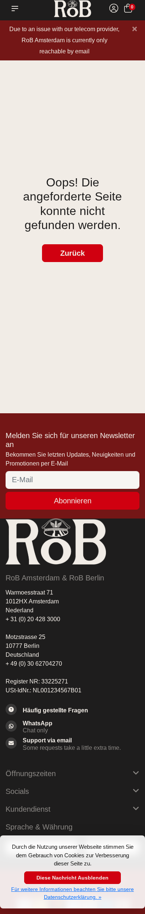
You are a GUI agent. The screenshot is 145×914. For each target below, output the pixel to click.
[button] (16, 8)
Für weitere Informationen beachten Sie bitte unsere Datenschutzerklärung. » (72, 893)
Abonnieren (72, 501)
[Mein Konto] (113, 9)
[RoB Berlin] (72, 8)
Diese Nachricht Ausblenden (72, 878)
